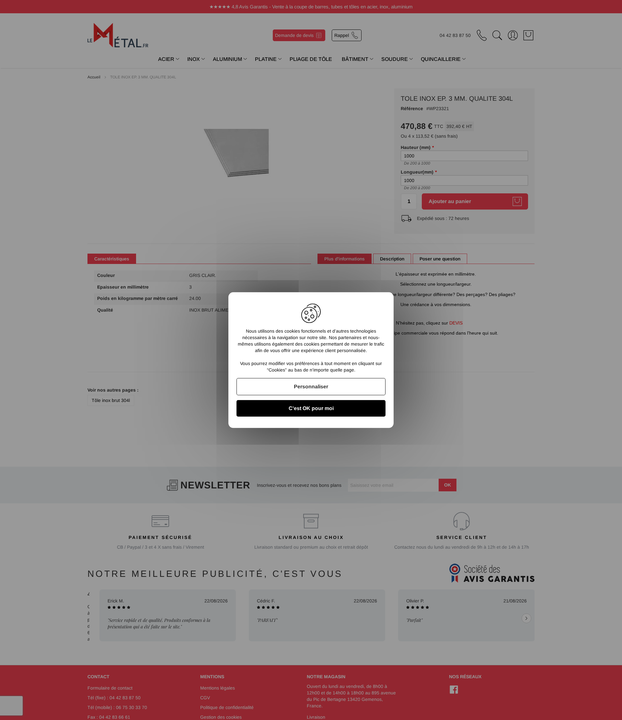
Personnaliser (311, 386)
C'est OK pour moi (311, 408)
